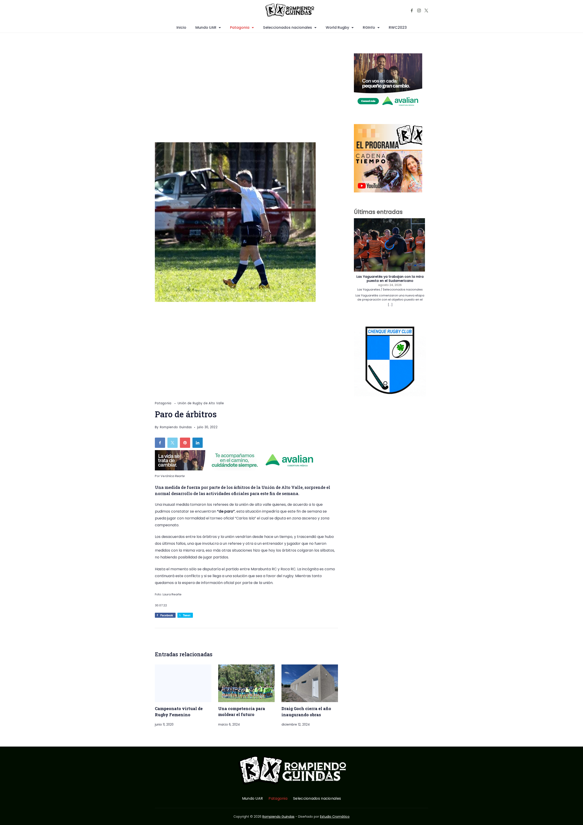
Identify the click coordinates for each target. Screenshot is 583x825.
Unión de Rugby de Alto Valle (201, 403)
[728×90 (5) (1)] (238, 469)
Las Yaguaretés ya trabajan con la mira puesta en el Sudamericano (390, 279)
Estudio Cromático (335, 816)
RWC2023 (398, 27)
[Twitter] (426, 10)
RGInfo (369, 27)
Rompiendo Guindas (278, 816)
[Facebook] (412, 10)
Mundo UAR (205, 27)
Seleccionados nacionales (287, 27)
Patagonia (239, 27)
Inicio (181, 27)
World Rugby (337, 27)
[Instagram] (419, 10)
